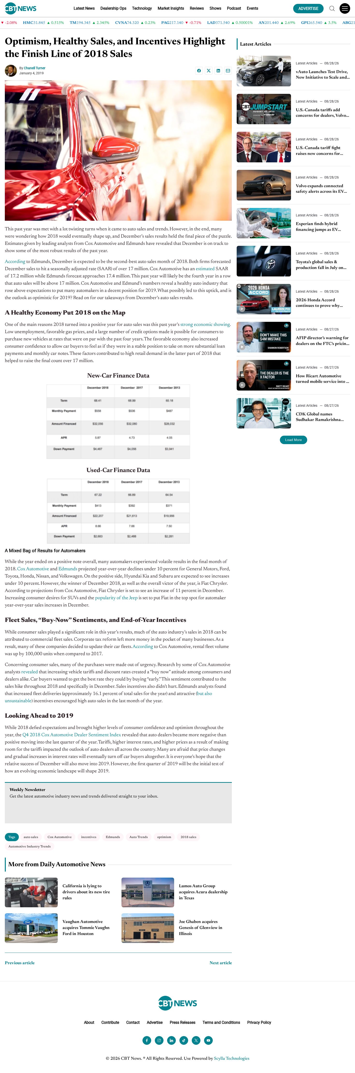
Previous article (20, 963)
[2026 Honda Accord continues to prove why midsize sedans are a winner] (264, 299)
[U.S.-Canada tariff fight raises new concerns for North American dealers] (264, 147)
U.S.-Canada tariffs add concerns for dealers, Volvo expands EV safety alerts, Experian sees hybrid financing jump (321, 113)
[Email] (228, 71)
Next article (221, 963)
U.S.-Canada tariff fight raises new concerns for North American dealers (318, 151)
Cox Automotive (60, 837)
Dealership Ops (113, 8)
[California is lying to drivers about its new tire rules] (31, 892)
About (89, 1022)
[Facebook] (199, 71)
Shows (215, 8)
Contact (133, 1022)
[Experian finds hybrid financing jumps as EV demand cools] (264, 223)
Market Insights (171, 8)
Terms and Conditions (221, 1022)
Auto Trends (138, 837)
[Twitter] (196, 1040)
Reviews (197, 8)
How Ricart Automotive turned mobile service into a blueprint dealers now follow (323, 379)
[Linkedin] (218, 71)
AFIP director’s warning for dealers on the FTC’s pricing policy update (322, 341)
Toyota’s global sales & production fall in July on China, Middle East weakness (319, 265)
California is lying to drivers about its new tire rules (86, 892)
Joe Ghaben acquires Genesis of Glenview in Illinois (200, 928)
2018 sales (188, 837)
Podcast (234, 8)
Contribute (110, 1022)
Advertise (155, 1022)
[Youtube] (208, 1040)
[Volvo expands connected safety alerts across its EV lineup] (264, 185)
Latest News (84, 8)
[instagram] (159, 1040)
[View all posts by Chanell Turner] (12, 71)
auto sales (31, 837)
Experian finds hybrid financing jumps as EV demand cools (317, 227)
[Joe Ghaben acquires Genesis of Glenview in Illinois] (147, 928)
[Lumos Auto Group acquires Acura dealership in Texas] (147, 892)
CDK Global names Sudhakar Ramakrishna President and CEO (318, 417)
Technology (142, 8)
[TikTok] (183, 1040)
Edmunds (113, 837)
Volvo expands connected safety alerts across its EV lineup (320, 189)
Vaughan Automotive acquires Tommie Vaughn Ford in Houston (86, 928)
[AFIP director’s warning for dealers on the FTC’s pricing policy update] (264, 337)
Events (252, 8)
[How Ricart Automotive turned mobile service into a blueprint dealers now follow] (264, 375)
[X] (209, 71)
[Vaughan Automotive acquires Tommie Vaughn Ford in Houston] (31, 928)
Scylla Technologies (231, 1059)
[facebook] (146, 1040)
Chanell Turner (34, 68)
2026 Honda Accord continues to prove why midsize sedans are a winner (322, 303)
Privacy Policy (259, 1022)
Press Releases (182, 1022)
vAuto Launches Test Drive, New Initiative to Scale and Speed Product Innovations (322, 75)
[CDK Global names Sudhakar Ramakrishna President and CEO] (264, 413)
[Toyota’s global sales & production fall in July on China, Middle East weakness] (264, 261)
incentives (88, 837)
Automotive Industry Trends (29, 846)
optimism (164, 837)
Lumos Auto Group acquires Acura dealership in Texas (203, 892)
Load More (293, 440)
